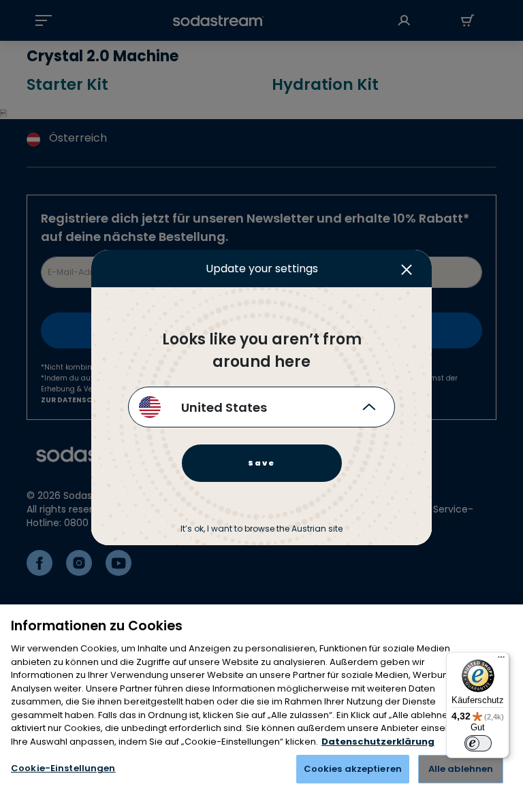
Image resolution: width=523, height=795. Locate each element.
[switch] (478, 743)
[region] (261, 699)
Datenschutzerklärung (377, 741)
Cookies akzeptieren (353, 768)
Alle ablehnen (461, 768)
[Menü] (501, 660)
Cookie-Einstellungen (63, 768)
